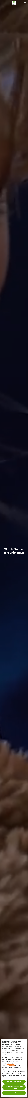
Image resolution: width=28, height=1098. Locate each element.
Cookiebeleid (10, 1065)
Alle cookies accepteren (14, 1081)
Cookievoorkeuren (14, 1093)
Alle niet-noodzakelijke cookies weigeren (14, 1087)
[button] (25, 3)
